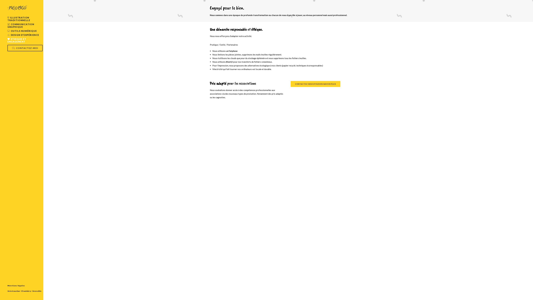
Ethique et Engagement (16, 40)
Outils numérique (24, 31)
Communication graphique (20, 25)
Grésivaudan (13, 291)
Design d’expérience (25, 35)
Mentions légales (16, 286)
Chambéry (26, 291)
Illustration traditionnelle (18, 19)
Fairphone (233, 51)
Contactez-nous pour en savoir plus (315, 84)
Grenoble (37, 291)
